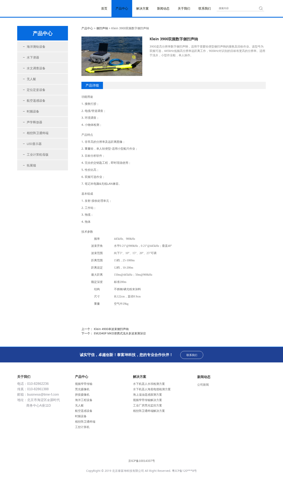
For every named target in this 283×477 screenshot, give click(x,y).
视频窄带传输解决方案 (147, 400)
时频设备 (33, 111)
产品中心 (122, 8)
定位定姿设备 (36, 90)
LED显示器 (34, 144)
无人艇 (31, 79)
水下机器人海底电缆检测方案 (152, 389)
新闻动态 (163, 8)
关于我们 (184, 8)
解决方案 (142, 8)
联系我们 (204, 8)
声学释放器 (34, 122)
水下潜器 (33, 57)
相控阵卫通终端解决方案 (149, 411)
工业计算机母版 (37, 154)
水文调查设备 (36, 68)
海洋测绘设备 (36, 46)
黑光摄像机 (82, 389)
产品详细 (92, 85)
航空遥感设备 (36, 100)
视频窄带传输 (83, 384)
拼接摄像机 (82, 394)
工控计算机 (82, 427)
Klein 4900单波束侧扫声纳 (111, 329)
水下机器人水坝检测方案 (149, 384)
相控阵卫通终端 (37, 133)
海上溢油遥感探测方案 (147, 394)
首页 (104, 8)
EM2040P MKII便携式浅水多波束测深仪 (120, 333)
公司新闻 (203, 384)
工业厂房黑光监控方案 (147, 405)
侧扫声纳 (102, 28)
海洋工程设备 (83, 400)
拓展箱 (31, 165)
